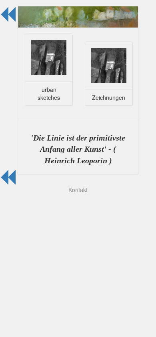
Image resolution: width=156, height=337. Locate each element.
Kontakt (78, 190)
